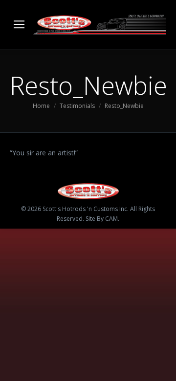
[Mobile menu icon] (19, 24)
